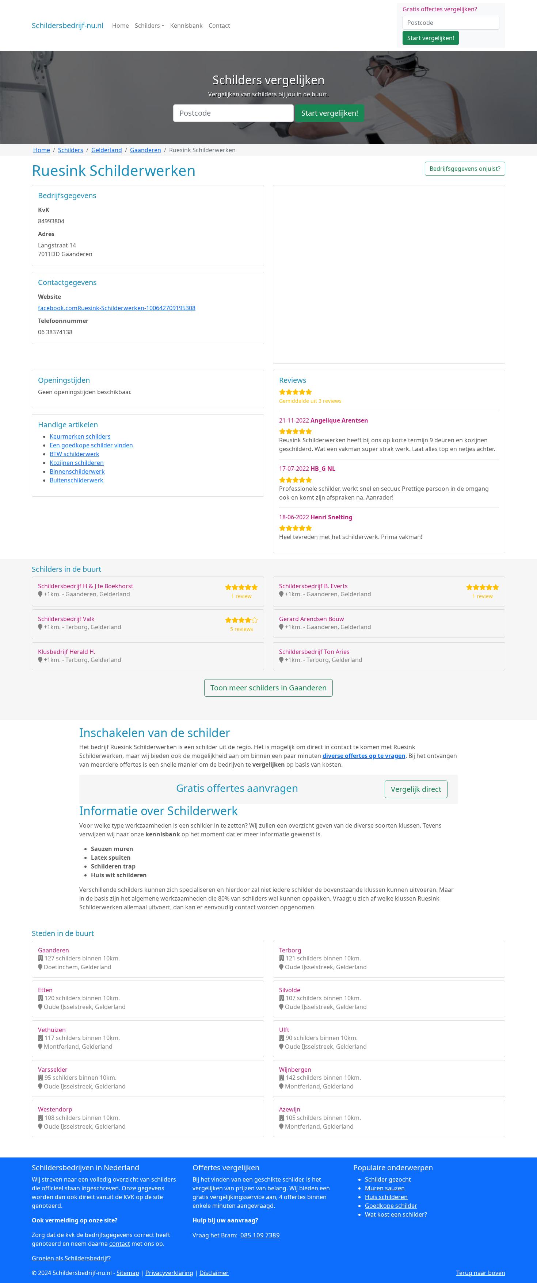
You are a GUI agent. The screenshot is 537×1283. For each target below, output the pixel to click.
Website (49, 297)
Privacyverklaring (169, 1273)
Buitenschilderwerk (76, 480)
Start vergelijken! (430, 38)
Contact (219, 26)
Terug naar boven (480, 1273)
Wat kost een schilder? (396, 1214)
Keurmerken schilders (80, 436)
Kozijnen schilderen (77, 463)
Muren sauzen (385, 1188)
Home (120, 26)
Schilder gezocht (388, 1179)
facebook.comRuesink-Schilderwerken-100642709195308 (116, 308)
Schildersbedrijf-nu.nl (67, 25)
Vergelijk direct (416, 789)
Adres (46, 234)
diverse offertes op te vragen (364, 756)
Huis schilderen (386, 1197)
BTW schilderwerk (74, 454)
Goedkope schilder (391, 1206)
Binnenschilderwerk (77, 471)
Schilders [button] (147, 26)
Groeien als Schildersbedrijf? (71, 1258)
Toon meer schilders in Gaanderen (268, 688)
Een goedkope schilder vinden (91, 445)
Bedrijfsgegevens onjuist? (465, 169)
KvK (43, 210)
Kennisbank (186, 26)
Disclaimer (214, 1273)
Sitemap (128, 1273)
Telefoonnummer (63, 321)
